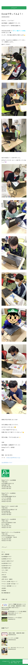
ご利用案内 (4, 577)
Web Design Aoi (15, 662)
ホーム (3, 552)
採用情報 (4, 590)
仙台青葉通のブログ (6, 556)
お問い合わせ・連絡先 (7, 579)
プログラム (4, 572)
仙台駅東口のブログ (6, 558)
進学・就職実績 (5, 554)
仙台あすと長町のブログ (8, 561)
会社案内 (4, 588)
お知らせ (4, 574)
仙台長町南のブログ (7, 462)
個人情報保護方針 (6, 592)
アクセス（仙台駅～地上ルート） (10, 581)
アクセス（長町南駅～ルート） (9, 586)
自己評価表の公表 (6, 568)
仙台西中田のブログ (6, 565)
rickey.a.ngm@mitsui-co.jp (13, 457)
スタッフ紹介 (5, 570)
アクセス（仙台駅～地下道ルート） (10, 583)
